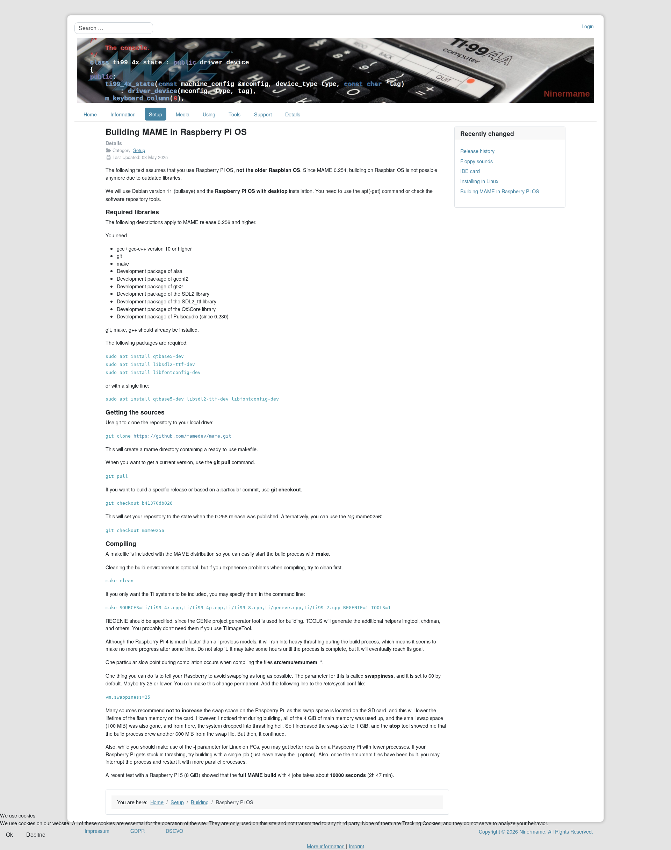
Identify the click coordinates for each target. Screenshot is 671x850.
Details (292, 114)
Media (182, 114)
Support (263, 114)
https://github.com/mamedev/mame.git (182, 436)
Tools (234, 114)
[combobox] (113, 28)
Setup (155, 114)
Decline (35, 834)
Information (123, 114)
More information (326, 846)
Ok (9, 834)
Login (588, 26)
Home (90, 114)
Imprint (356, 846)
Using (209, 114)
